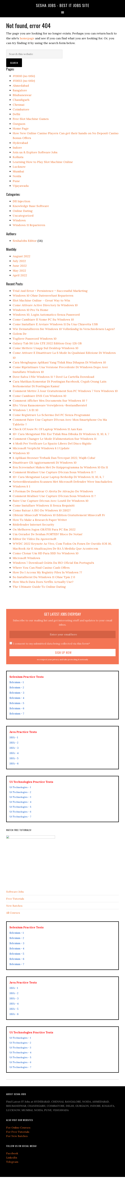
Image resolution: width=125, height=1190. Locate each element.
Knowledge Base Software (31, 206)
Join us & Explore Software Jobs (35, 152)
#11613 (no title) (24, 81)
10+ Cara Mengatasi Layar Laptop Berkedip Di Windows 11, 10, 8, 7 (58, 477)
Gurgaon (19, 124)
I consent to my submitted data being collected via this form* (51, 643)
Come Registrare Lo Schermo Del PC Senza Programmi (51, 415)
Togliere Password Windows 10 (34, 338)
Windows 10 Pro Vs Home (30, 310)
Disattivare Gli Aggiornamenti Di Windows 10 (44, 462)
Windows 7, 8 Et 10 (25, 410)
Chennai (18, 105)
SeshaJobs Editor (25, 241)
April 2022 (20, 275)
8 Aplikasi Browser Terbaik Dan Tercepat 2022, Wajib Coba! (54, 458)
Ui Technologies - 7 (20, 816)
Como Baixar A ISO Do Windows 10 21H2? (42, 510)
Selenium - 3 (16, 692)
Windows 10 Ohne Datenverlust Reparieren (43, 295)
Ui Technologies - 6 (20, 811)
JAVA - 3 (14, 747)
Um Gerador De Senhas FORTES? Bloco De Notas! (47, 534)
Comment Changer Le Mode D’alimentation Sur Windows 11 (54, 439)
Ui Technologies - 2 (20, 792)
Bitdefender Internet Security (33, 524)
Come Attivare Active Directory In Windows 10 (45, 305)
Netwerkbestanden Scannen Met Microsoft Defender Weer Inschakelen (62, 482)
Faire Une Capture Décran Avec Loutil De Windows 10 (50, 501)
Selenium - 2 (16, 687)
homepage (27, 38)
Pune (16, 181)
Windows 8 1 (21, 486)
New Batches (14, 905)
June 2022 (20, 266)
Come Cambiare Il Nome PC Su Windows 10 (43, 319)
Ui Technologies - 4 (20, 801)
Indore (17, 147)
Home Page (21, 128)
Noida (17, 176)
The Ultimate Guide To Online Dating (39, 587)
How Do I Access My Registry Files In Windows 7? (47, 572)
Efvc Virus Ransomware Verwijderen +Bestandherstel (50, 405)
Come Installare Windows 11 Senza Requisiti (44, 505)
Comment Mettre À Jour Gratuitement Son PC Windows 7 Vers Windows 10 (65, 391)
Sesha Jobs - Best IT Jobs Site (62, 5)
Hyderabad (20, 143)
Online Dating (23, 211)
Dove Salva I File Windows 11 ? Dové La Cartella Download (53, 377)
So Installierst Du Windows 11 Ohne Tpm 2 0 (44, 577)
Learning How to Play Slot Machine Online (43, 162)
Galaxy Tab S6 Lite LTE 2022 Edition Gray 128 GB (47, 343)
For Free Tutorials (17, 1131)
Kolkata (18, 157)
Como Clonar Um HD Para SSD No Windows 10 (45, 553)
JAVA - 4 (14, 753)
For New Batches (17, 1136)
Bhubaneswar (22, 95)
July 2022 (19, 261)
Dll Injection (21, 201)
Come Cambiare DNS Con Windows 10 (39, 396)
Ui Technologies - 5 (20, 806)
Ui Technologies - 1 (20, 787)
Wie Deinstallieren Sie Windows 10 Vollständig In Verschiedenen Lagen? (64, 329)
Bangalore (20, 90)
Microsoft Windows (26, 558)
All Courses (13, 912)
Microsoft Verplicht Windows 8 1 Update (41, 448)
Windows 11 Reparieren (29, 225)
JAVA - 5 (13, 758)
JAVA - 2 (13, 742)
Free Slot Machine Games (31, 119)
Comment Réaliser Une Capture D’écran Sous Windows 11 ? (54, 472)
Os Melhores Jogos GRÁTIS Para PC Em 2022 (44, 529)
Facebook (12, 1153)
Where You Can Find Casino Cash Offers (41, 567)
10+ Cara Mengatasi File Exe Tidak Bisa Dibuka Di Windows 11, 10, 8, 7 (61, 434)
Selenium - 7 (16, 713)
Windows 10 (21, 453)
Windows (19, 220)
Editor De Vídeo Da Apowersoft (34, 539)
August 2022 (21, 256)
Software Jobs (15, 891)
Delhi (16, 114)
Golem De (20, 334)
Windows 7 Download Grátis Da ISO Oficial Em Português (53, 563)
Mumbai (18, 171)
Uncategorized (23, 215)
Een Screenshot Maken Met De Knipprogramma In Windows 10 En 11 (60, 467)
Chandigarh (21, 100)
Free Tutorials (15, 898)
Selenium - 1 (16, 682)
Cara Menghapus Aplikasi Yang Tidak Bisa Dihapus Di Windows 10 (59, 362)
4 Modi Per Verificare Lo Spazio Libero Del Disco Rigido (52, 443)
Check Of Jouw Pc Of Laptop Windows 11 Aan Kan (47, 429)
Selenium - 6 (16, 708)
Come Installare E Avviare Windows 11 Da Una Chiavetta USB (55, 324)
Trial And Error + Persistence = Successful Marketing (50, 291)
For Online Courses (18, 1127)
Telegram (12, 1161)
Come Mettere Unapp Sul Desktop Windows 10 (45, 348)
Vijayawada (21, 186)
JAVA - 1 (13, 737)
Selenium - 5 (16, 703)
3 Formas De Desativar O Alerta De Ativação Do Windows (53, 491)
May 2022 (19, 270)
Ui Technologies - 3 (20, 797)
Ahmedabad (21, 85)
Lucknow (19, 167)
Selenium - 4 (16, 697)
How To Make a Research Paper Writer (40, 520)
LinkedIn (11, 1157)
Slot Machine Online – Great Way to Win (41, 300)
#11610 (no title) (24, 76)
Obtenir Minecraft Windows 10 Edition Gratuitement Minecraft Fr (59, 515)
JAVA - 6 (14, 763)
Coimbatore (21, 109)
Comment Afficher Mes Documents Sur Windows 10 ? (50, 400)
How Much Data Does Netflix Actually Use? (43, 582)
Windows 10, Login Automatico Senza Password (46, 314)
